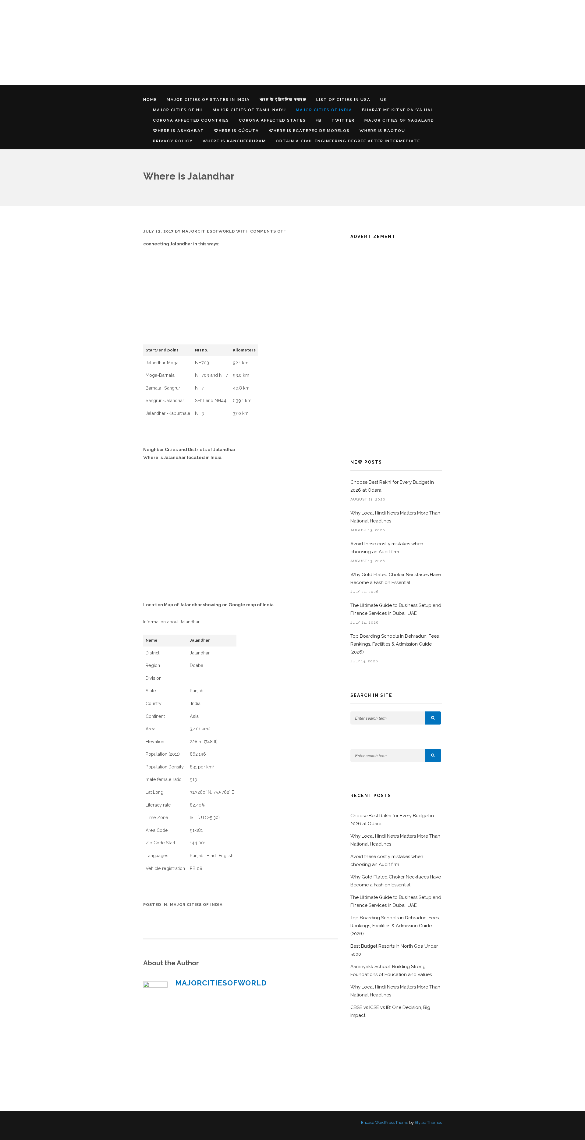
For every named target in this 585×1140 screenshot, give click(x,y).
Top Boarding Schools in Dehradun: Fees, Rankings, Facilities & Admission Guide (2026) (395, 644)
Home (150, 99)
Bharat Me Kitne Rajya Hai (397, 110)
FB (319, 120)
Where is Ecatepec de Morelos (309, 130)
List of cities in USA (343, 99)
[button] (433, 718)
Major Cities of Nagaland (399, 120)
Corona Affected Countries (191, 120)
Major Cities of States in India (208, 99)
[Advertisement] (183, 42)
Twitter (343, 120)
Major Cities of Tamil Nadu (249, 110)
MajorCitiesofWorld (208, 231)
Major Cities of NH (178, 110)
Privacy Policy (173, 141)
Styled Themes (428, 1122)
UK (383, 99)
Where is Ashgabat (178, 130)
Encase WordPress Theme (384, 1122)
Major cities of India (324, 110)
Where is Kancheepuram (234, 141)
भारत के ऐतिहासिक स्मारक (283, 99)
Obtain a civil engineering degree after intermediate (348, 141)
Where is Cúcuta (236, 130)
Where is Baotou (382, 130)
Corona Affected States (272, 120)
